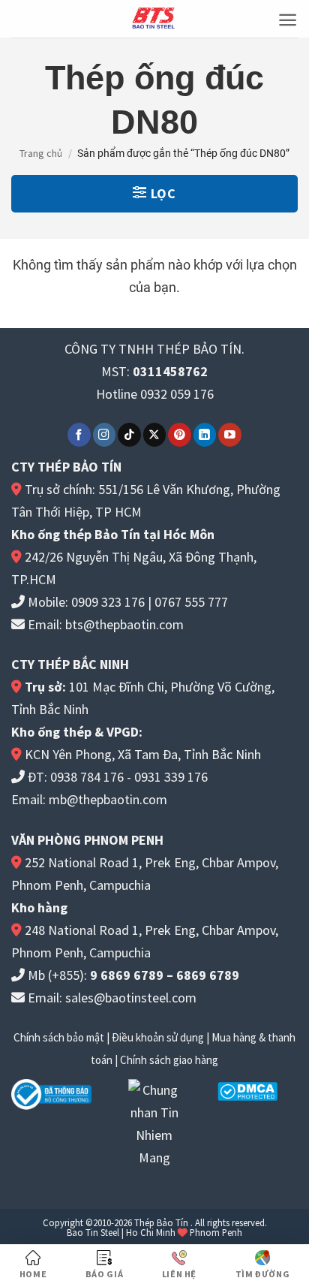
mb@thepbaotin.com (108, 799)
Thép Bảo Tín (161, 1222)
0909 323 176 (108, 601)
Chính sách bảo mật (59, 1037)
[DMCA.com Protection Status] (248, 1090)
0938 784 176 (87, 776)
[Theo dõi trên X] (154, 434)
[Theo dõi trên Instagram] (104, 434)
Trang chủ (41, 153)
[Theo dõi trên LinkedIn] (205, 434)
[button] (288, 20)
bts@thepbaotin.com (124, 624)
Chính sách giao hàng (169, 1060)
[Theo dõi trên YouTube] (230, 434)
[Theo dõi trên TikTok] (129, 434)
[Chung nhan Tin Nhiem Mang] (154, 1122)
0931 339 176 (171, 776)
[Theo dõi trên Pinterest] (179, 434)
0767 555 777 (191, 601)
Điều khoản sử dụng (158, 1037)
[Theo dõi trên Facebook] (79, 434)
